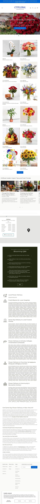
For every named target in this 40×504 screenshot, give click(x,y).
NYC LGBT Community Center (30, 399)
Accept (19, 500)
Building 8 (25, 387)
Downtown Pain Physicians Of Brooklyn (28, 310)
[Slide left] (18, 207)
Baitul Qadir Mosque (32, 380)
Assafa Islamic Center (32, 377)
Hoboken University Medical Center (19, 315)
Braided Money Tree (6, 125)
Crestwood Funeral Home (24, 333)
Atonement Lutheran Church (24, 378)
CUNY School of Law (29, 354)
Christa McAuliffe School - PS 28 (22, 358)
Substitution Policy (17, 484)
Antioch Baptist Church (31, 375)
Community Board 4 (32, 388)
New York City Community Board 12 (15, 400)
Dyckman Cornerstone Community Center (16, 390)
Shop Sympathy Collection (20, 28)
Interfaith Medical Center (13, 316)
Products (4, 471)
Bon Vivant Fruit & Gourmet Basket (10, 81)
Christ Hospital (16, 308)
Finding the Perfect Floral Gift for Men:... (26, 194)
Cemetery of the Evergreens (30, 329)
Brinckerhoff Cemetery (23, 328)
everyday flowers (21, 446)
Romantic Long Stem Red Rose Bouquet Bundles (11, 104)
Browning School (11, 353)
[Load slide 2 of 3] (18, 36)
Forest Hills (10, 297)
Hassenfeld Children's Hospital (18, 314)
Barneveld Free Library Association (23, 349)
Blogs (10, 468)
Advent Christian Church (20, 367)
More (20, 284)
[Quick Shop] (30, 8)
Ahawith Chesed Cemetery (21, 323)
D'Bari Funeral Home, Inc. (25, 335)
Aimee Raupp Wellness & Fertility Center (16, 302)
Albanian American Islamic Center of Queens (17, 370)
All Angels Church (31, 370)
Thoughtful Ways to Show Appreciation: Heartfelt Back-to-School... (8, 194)
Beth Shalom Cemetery (25, 326)
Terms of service (16, 487)
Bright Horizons (33, 351)
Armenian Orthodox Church (14, 377)
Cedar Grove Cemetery (19, 329)
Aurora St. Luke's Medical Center (29, 303)
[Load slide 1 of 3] (17, 36)
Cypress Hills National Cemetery (30, 334)
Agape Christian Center (13, 368)
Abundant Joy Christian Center (26, 366)
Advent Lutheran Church (31, 367)
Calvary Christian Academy (17, 355)
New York (15, 297)
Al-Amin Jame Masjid (19, 369)
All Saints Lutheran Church (23, 371)
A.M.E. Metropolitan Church (13, 366)
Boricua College (28, 350)
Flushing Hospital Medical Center (22, 311)
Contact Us (17, 468)
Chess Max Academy (27, 357)
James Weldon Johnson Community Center (21, 395)
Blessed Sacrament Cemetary (26, 327)
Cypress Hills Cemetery (18, 334)
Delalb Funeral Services (20, 336)
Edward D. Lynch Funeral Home (22, 337)
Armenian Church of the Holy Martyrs (16, 376)
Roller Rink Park (31, 400)
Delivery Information (17, 475)
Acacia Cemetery (11, 323)
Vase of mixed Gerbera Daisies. (26, 125)
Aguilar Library (33, 344)
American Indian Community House (15, 387)
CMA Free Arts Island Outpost (18, 354)
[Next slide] (23, 36)
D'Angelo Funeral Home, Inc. (14, 335)
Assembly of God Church (13, 378)
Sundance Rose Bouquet (25, 59)
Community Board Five (13, 389)
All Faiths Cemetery (31, 323)
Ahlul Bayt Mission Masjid (30, 368)
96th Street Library (12, 344)
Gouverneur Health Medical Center (24, 312)
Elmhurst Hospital (12, 311)
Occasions (4, 468)
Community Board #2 (22, 388)
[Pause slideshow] (25, 36)
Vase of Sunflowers (24, 169)
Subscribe (34, 467)
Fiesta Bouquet (23, 147)
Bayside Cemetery (28, 324)
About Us (4, 473)
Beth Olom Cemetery (17, 326)
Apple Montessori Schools (22, 348)
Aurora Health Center (17, 303)
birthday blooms (21, 430)
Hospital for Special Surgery (31, 315)
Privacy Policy (11, 497)
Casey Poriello (11, 329)
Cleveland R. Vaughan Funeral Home (23, 331)
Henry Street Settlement (21, 394)
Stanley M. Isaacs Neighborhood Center (20, 401)
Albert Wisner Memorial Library (14, 346)
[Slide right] (22, 207)
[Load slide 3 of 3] (20, 36)
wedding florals (28, 430)
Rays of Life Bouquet (24, 103)
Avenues (13, 349)
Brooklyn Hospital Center (21, 307)
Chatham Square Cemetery (25, 330)
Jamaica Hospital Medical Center (26, 316)
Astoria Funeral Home (19, 324)
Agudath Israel (21, 368)
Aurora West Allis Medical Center (14, 304)
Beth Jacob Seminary (19, 350)
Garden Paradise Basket (7, 147)
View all (20, 172)
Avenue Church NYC (23, 380)
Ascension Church (23, 377)
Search (10, 466)
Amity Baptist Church (26, 374)
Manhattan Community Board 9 (23, 397)
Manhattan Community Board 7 (24, 396)
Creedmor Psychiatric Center (14, 310)
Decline (30, 500)
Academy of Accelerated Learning (23, 344)
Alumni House (21, 347)
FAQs (16, 466)
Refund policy (17, 480)
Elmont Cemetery (32, 337)
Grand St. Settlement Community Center (24, 393)
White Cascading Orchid (7, 59)
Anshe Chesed (23, 375)
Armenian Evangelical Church (30, 376)
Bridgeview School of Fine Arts (24, 351)
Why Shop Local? (17, 472)
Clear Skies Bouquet (24, 81)
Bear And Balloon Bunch (7, 169)
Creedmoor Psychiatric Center (30, 309)
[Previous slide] (14, 36)
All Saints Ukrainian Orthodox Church (24, 373)
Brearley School (14, 351)
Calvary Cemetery (32, 328)
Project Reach (25, 400)
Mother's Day (5, 466)
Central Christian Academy (13, 356)
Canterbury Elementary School (30, 355)
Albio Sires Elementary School (27, 346)
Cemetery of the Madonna (14, 330)
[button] (2, 8)
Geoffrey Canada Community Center (21, 392)
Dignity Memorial (28, 336)
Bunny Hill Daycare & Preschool (23, 353)
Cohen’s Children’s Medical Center (25, 308)
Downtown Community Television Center (27, 389)
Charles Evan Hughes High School (26, 356)
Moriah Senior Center (19, 399)
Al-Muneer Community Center (30, 369)
